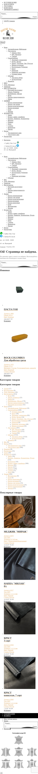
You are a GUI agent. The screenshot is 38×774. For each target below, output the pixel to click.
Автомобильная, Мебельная (17, 49)
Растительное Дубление (20, 67)
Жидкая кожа (12, 206)
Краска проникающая (15, 102)
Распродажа (8, 136)
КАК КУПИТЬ (9, 4)
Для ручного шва (13, 134)
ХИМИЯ (7, 101)
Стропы (10, 126)
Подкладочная (16, 79)
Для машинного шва (14, 133)
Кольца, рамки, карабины (16, 117)
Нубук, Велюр (16, 62)
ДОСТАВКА (8, 6)
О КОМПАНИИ (9, 714)
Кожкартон (11, 127)
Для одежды (12, 51)
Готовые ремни (17, 74)
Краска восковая (13, 108)
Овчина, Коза (16, 53)
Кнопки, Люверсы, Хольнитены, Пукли (21, 215)
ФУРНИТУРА (8, 113)
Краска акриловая (14, 203)
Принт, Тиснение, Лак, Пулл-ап (22, 63)
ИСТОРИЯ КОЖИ (10, 2)
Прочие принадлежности (16, 97)
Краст (14, 69)
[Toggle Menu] (1, 44)
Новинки (7, 449)
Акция (6, 388)
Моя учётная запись (10, 719)
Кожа (5, 47)
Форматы (11, 81)
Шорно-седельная (17, 65)
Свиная (14, 56)
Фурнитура (7, 210)
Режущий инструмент (15, 90)
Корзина (7, 729)
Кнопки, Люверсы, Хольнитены (18, 118)
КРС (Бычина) (16, 54)
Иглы (9, 95)
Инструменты (8, 185)
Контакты (7, 140)
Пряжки (10, 122)
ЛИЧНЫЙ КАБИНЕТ (11, 9)
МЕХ (5, 83)
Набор (10, 99)
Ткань (6, 453)
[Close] (1, 153)
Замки (10, 115)
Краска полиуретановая (16, 106)
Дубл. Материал (9, 85)
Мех (5, 179)
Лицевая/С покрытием (19, 60)
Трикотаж (7, 86)
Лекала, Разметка (13, 92)
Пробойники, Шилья (15, 94)
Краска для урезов (14, 104)
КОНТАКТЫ (8, 8)
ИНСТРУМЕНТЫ (10, 88)
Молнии (10, 120)
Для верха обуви (17, 78)
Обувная (10, 76)
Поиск (6, 721)
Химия (6, 194)
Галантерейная (13, 58)
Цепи (9, 124)
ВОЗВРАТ (7, 716)
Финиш (10, 111)
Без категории (8, 390)
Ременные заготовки (18, 72)
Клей (9, 110)
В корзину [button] (7, 321)
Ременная (15, 70)
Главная (2, 247)
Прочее (10, 129)
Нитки (6, 131)
